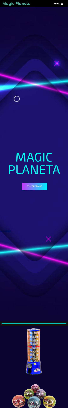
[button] (34, 186)
